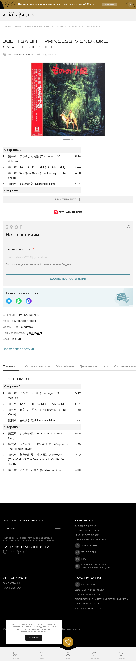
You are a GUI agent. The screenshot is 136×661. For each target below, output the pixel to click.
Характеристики (37, 366)
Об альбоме (64, 366)
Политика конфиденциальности (64, 629)
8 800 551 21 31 (86, 526)
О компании (12, 583)
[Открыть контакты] (68, 642)
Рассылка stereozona (25, 520)
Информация (15, 577)
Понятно (34, 638)
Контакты (84, 520)
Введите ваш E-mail (20, 248)
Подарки (88, 584)
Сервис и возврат (88, 595)
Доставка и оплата (94, 366)
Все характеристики (18, 349)
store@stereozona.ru (91, 540)
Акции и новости (88, 608)
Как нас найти (14, 588)
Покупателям (88, 577)
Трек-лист (11, 366)
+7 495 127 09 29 (87, 531)
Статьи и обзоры (88, 604)
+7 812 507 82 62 (87, 535)
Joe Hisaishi (34, 332)
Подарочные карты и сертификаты (101, 599)
